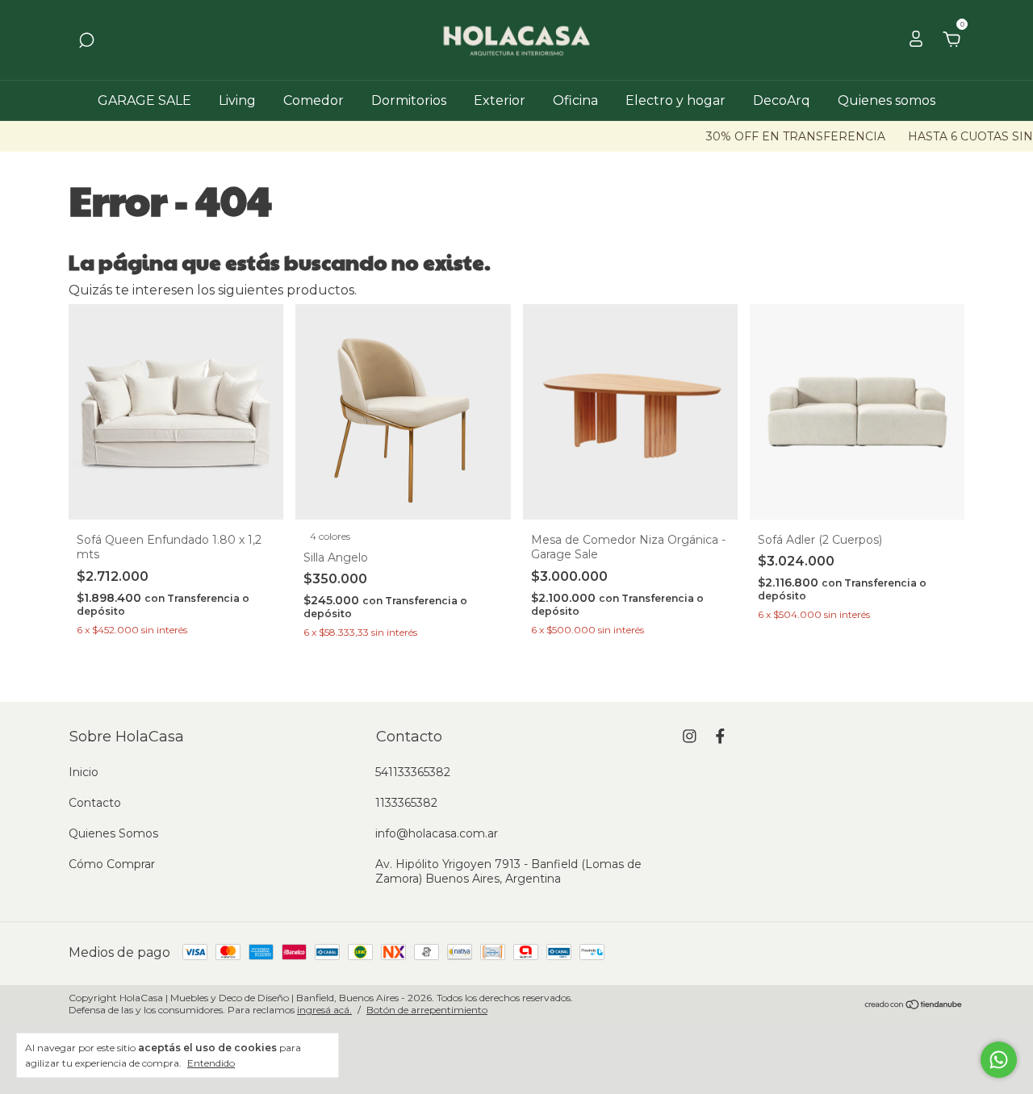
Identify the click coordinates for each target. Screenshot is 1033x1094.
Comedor (313, 100)
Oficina (575, 100)
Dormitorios (408, 100)
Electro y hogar (675, 100)
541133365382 (412, 772)
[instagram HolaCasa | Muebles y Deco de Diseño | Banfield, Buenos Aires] (689, 736)
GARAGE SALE (144, 100)
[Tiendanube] (914, 1005)
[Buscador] (86, 40)
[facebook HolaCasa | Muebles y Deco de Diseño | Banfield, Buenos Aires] (720, 736)
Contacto (95, 802)
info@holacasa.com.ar (436, 833)
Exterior (499, 100)
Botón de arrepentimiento (426, 1010)
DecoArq (781, 100)
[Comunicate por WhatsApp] (999, 1060)
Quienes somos (886, 100)
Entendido (211, 1063)
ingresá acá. (324, 1010)
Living (237, 100)
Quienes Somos (113, 833)
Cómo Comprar (112, 864)
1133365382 (406, 802)
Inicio (83, 772)
